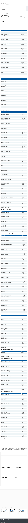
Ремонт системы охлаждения (6, 470)
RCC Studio (5, 520)
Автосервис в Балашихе (22, 509)
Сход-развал (3, 484)
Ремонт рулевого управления (6, 467)
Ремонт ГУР (16, 457)
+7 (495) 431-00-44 (12, 510)
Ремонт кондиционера (5, 457)
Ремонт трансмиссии (18, 460)
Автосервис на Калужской (13, 509)
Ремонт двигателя (4, 460)
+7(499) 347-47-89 (11, 520)
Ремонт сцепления (4, 477)
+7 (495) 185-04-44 (21, 510)
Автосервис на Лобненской (5, 509)
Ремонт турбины (17, 477)
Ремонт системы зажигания (19, 467)
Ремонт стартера (17, 470)
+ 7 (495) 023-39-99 (3, 510)
